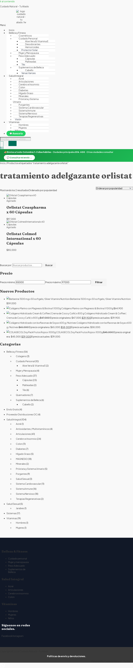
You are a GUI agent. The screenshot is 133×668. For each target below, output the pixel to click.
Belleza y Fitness (14, 351)
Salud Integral (13, 419)
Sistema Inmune (24, 488)
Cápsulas (27, 380)
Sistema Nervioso (25, 493)
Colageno (21, 356)
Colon (19, 443)
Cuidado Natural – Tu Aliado (14, 6)
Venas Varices (28, 73)
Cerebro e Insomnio (26, 438)
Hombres (21, 522)
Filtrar (99, 282)
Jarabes (20, 508)
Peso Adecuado (24, 375)
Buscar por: (6, 265)
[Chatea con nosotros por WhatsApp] (2, 666)
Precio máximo (53, 282)
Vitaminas (11, 518)
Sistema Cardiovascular (28, 483)
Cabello (29, 70)
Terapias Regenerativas (31, 116)
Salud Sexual (22, 479)
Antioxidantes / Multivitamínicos (32, 429)
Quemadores (23, 395)
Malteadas (30, 61)
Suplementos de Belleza (28, 400)
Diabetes (20, 448)
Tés (24, 390)
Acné (18, 424)
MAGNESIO (22, 459)
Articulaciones (23, 434)
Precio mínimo (7, 282)
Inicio (3, 163)
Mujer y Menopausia (26, 370)
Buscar (49, 265)
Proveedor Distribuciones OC (21, 414)
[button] (32, 25)
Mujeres (23, 127)
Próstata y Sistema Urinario (26, 100)
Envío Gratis (12, 409)
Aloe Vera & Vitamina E (34, 365)
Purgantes (21, 473)
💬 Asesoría (16, 133)
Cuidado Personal (25, 361)
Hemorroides (32, 47)
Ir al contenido (7, 1)
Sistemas (11, 513)
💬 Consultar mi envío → (19, 157)
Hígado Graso (23, 454)
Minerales (21, 463)
